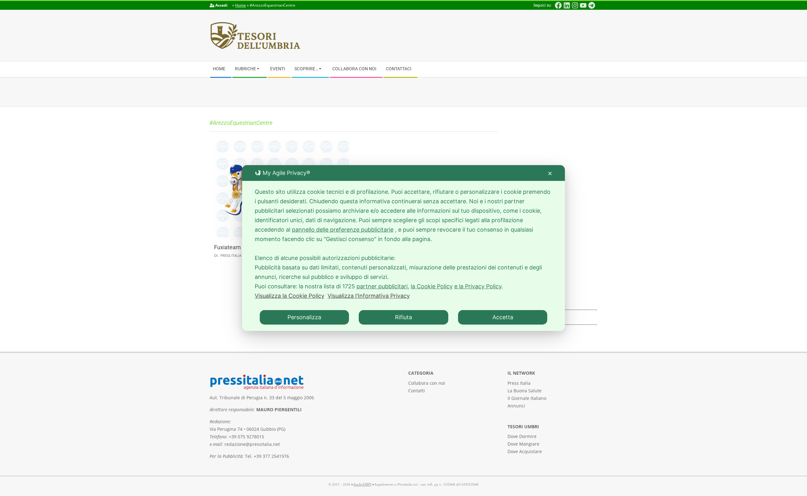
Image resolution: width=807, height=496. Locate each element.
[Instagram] (575, 5)
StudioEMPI (362, 484)
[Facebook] (558, 5)
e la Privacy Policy (478, 286)
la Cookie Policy (432, 286)
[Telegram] (592, 5)
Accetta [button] (502, 317)
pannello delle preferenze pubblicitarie (342, 229)
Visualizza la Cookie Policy (289, 295)
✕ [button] (550, 173)
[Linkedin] (566, 5)
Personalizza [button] (304, 317)
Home (240, 5)
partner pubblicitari (382, 286)
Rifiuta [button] (403, 317)
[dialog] (403, 248)
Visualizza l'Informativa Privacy (369, 295)
